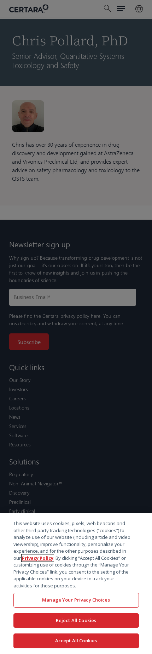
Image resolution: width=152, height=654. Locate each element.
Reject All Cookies (76, 620)
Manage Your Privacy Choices (76, 600)
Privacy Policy (37, 558)
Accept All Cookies (76, 640)
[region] (76, 583)
